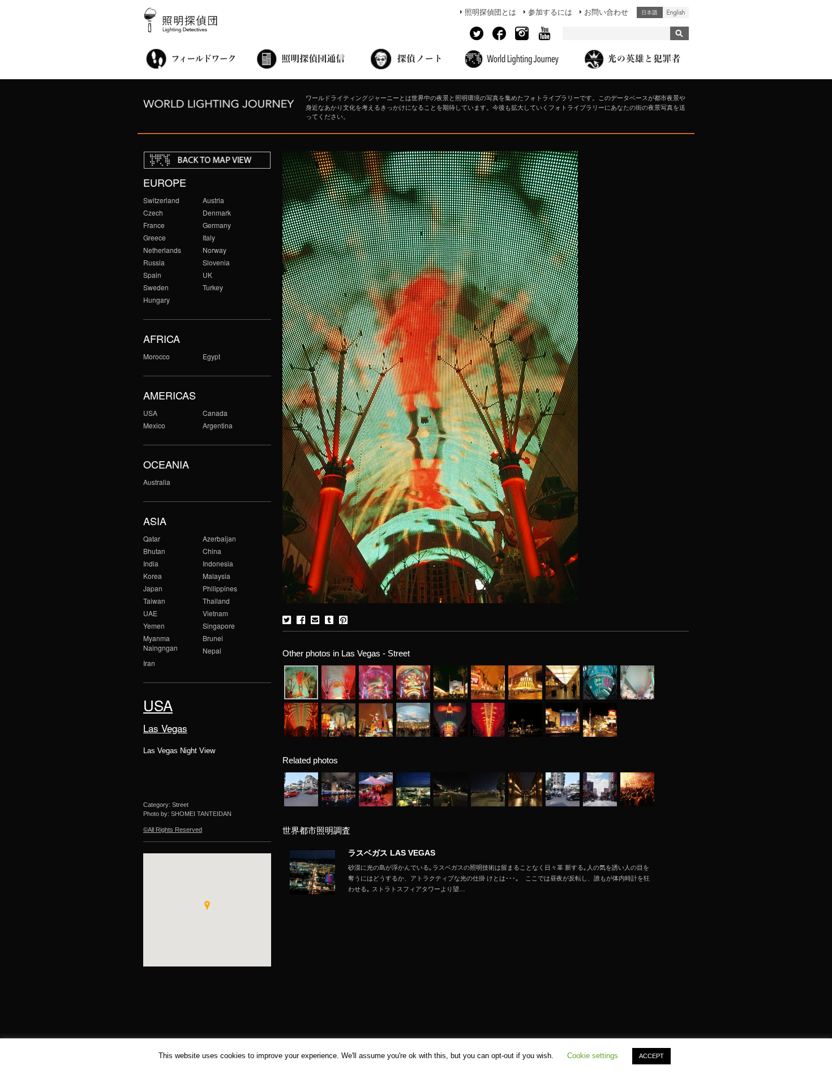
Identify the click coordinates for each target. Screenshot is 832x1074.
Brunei (213, 638)
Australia (156, 482)
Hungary (156, 299)
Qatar (151, 538)
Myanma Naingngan (160, 642)
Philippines (220, 588)
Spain (152, 275)
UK (207, 275)
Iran (149, 663)
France (154, 225)
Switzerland (161, 200)
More (501, 878)
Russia (154, 262)
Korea (152, 576)
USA (150, 413)
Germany (217, 225)
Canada (215, 413)
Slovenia (216, 262)
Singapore (219, 625)
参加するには (550, 12)
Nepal (212, 650)
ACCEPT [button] (651, 1055)
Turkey (213, 287)
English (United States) (676, 12)
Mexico (154, 425)
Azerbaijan (219, 538)
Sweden (156, 287)
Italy (209, 237)
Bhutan (154, 551)
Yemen (154, 625)
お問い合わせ (606, 12)
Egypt (211, 356)
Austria (213, 200)
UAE (150, 613)
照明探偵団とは (490, 12)
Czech (153, 212)
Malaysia (216, 576)
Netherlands (162, 250)
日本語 (650, 12)
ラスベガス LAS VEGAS (391, 852)
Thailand (216, 600)
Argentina (218, 425)
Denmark (217, 212)
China (212, 551)
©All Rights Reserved (172, 829)
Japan (152, 588)
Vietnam (215, 613)
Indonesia (218, 563)
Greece (154, 237)
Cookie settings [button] (592, 1055)
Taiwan (154, 600)
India (150, 563)
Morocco (156, 356)
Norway (214, 250)
